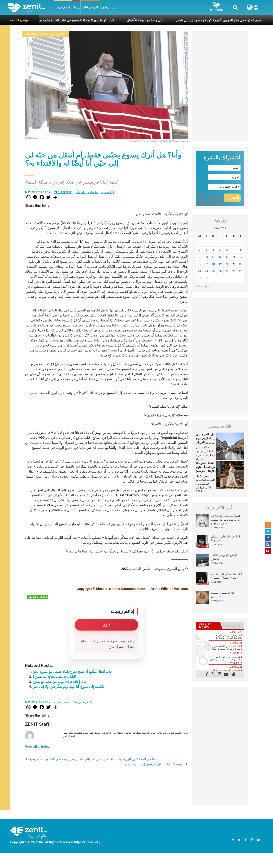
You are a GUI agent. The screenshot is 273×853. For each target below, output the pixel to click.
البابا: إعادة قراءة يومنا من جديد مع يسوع (59, 682)
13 (226, 256)
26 (220, 271)
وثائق (105, 7)
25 (213, 271)
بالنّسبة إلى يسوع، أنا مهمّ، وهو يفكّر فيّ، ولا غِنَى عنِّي (68, 687)
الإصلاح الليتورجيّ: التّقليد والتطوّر (224, 557)
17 (206, 264)
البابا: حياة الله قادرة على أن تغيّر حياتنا (225, 538)
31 (206, 278)
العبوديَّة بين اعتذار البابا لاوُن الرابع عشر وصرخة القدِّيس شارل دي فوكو (225, 519)
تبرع (114, 7)
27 (226, 271)
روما (76, 7)
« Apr (199, 286)
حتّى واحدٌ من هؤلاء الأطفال (112, 20)
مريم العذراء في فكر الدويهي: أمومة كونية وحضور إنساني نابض (186, 20)
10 (206, 256)
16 (199, 264)
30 (199, 278)
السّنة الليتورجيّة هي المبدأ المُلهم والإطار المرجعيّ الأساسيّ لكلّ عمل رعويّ (205, 471)
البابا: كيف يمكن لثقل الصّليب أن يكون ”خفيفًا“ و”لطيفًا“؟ (226, 575)
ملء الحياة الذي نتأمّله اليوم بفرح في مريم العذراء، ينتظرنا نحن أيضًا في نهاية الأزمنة (205, 442)
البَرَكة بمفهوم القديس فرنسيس (223, 594)
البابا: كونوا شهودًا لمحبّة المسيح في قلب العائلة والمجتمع (43, 20)
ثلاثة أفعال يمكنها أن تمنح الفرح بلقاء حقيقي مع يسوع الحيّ (72, 672)
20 (226, 264)
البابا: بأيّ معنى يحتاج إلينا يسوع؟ (54, 677)
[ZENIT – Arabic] (31, 7)
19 (220, 264)
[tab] (208, 625)
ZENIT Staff (63, 192)
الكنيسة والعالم (91, 7)
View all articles (37, 746)
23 (199, 271)
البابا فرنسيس (63, 7)
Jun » (207, 286)
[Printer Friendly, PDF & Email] (37, 597)
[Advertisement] (220, 86)
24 (206, 271)
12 (220, 256)
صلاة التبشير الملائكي (36, 34)
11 (213, 256)
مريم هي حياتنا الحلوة (256, 20)
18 (213, 264)
